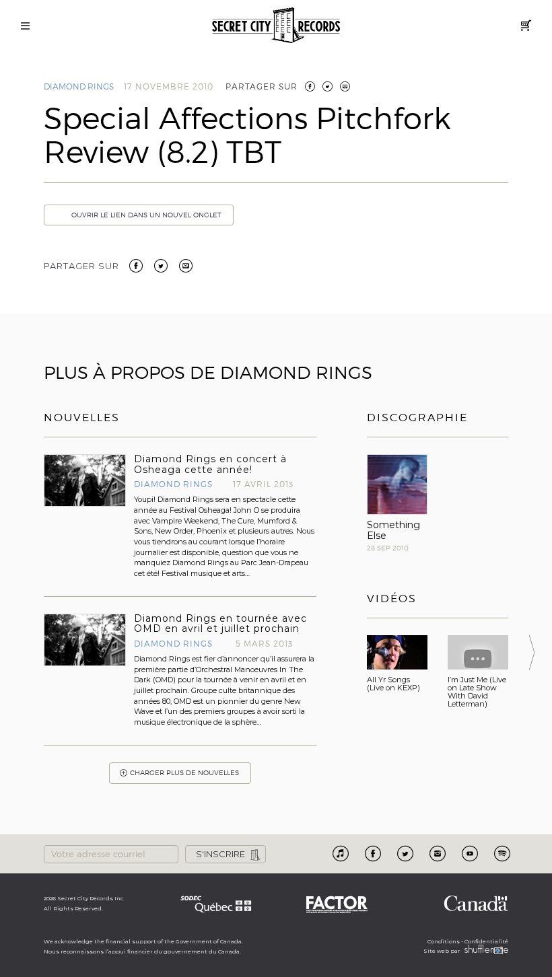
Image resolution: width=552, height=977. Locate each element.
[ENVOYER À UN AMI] (345, 86)
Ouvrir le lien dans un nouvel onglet (146, 215)
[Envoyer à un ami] (185, 264)
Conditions (443, 941)
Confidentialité (486, 941)
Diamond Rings (79, 86)
